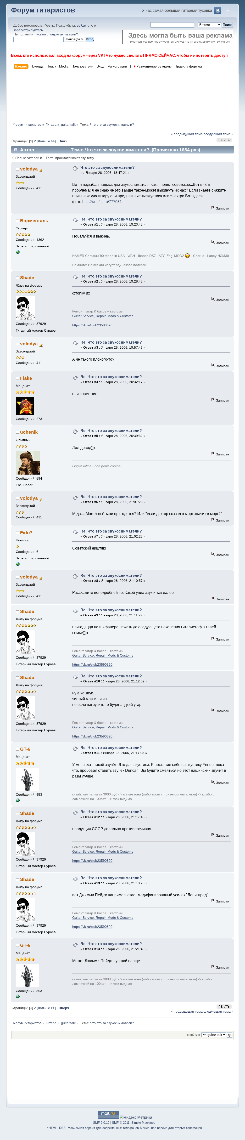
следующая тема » (219, 134)
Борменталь (34, 220)
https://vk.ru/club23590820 (92, 325)
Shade (27, 277)
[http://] (18, 253)
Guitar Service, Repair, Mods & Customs (102, 316)
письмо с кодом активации (55, 34)
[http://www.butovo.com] (18, 565)
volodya (29, 168)
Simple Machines (143, 1122)
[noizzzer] (18, 801)
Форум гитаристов (43, 10)
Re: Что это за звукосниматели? (111, 219)
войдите (83, 25)
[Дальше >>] (47, 141)
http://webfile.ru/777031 (102, 202)
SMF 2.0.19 (101, 1122)
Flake (26, 378)
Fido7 (26, 532)
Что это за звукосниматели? (107, 167)
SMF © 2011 (120, 1122)
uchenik (29, 432)
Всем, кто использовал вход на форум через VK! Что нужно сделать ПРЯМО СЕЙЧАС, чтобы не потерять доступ (119, 55)
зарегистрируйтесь (28, 30)
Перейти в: (193, 1035)
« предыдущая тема (187, 134)
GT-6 (25, 749)
